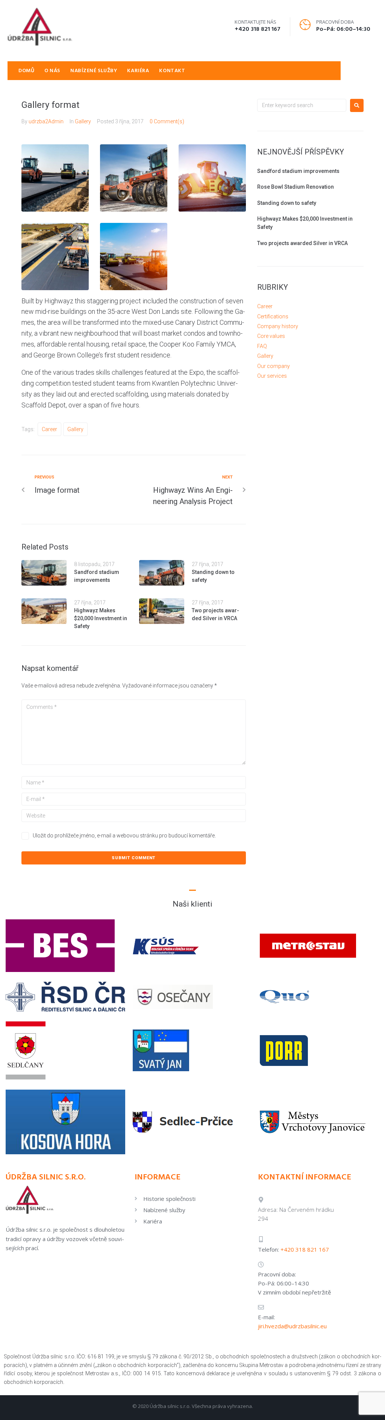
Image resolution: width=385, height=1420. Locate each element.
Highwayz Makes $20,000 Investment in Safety (100, 618)
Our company (273, 366)
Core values (271, 336)
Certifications (272, 316)
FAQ (262, 346)
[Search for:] (301, 105)
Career (49, 429)
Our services (272, 376)
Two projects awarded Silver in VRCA (302, 243)
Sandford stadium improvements (298, 171)
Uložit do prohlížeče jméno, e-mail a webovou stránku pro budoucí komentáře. (124, 836)
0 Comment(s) (167, 121)
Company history (277, 326)
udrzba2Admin (46, 121)
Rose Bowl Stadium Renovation (295, 187)
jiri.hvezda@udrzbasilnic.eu (292, 1326)
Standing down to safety (286, 203)
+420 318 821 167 (257, 29)
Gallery (83, 121)
